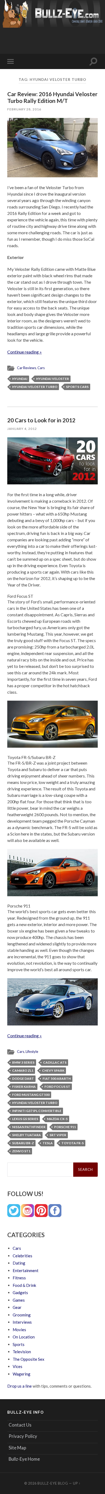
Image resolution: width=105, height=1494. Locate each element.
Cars (41, 368)
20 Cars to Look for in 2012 (41, 420)
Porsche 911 (65, 1127)
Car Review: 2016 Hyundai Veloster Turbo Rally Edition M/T (52, 97)
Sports (18, 1344)
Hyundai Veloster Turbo (34, 387)
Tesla (48, 1143)
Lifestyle (32, 1051)
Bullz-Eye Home (24, 1459)
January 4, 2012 (22, 429)
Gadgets (20, 1292)
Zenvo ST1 (21, 1151)
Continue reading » (24, 351)
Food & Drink (24, 1285)
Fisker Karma (24, 1087)
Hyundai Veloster (52, 379)
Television (22, 1351)
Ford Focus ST (57, 1087)
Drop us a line (19, 1386)
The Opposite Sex (28, 1359)
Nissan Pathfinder (29, 1127)
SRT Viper (58, 1135)
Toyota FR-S (72, 1143)
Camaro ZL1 (22, 1070)
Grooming (22, 1314)
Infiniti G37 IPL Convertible (36, 1111)
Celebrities (22, 1255)
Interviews (22, 1322)
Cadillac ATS (54, 1062)
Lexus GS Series (25, 1119)
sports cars (77, 387)
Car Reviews (26, 368)
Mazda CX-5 (57, 1119)
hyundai (19, 379)
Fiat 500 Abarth (57, 1079)
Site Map (17, 1447)
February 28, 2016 (24, 109)
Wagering (21, 1373)
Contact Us (20, 1425)
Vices (17, 1366)
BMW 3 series (23, 1062)
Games (19, 1300)
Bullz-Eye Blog (52, 1483)
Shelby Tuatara (26, 1135)
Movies (19, 1329)
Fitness (19, 1277)
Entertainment (25, 1270)
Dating (19, 1263)
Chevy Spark (53, 1070)
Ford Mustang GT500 (31, 1095)
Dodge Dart (23, 1079)
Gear (17, 1307)
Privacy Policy (23, 1436)
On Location (24, 1336)
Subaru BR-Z (23, 1143)
